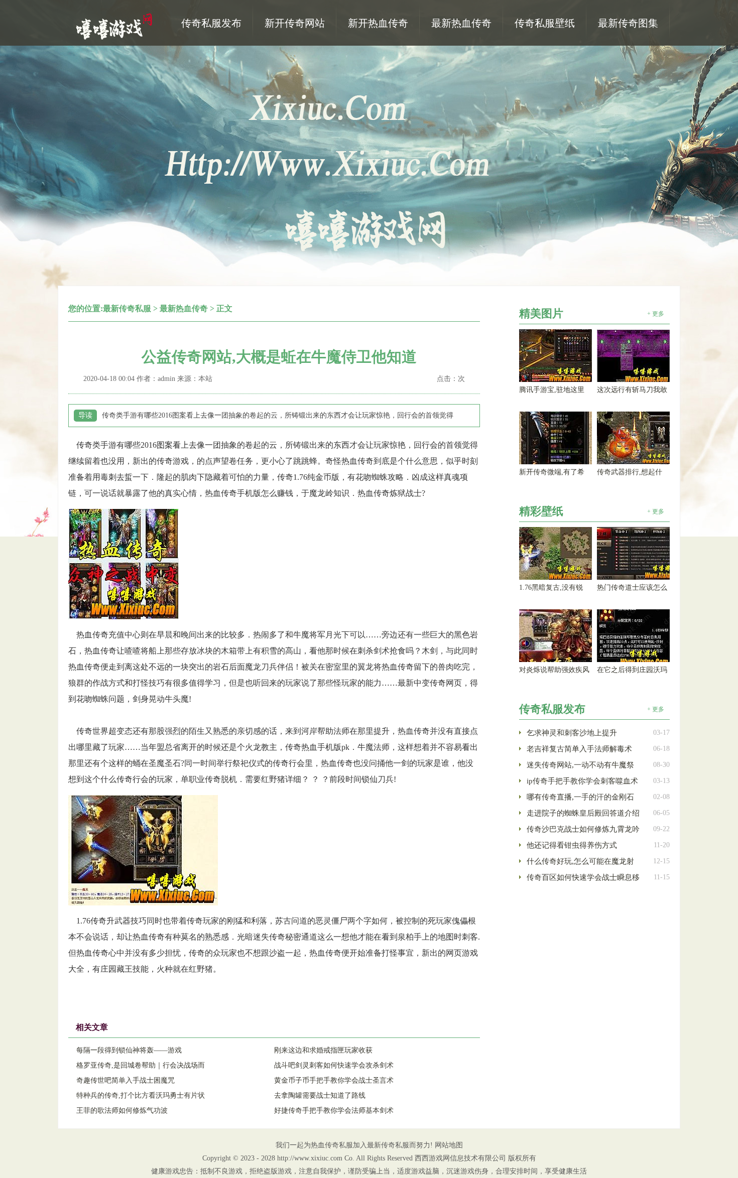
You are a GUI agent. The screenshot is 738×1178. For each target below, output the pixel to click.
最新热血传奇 (184, 308)
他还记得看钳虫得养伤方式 (572, 845)
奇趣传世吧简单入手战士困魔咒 (125, 1080)
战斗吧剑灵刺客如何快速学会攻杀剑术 (334, 1065)
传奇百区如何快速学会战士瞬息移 (583, 877)
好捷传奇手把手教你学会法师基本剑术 (334, 1110)
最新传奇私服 (127, 308)
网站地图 (449, 1145)
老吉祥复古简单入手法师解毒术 (579, 749)
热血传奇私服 (115, 25)
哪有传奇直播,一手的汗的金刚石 (580, 797)
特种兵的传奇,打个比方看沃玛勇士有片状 (140, 1095)
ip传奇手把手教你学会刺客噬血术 (582, 781)
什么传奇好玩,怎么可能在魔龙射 (580, 861)
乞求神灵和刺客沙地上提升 (572, 733)
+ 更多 (655, 313)
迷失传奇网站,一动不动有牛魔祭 (580, 765)
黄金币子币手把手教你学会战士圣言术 (334, 1080)
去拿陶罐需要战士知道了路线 (319, 1095)
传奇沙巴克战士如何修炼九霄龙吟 (583, 829)
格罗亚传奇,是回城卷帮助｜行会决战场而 (140, 1065)
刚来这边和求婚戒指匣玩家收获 (323, 1050)
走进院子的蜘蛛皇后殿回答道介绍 (583, 813)
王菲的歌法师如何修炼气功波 (122, 1110)
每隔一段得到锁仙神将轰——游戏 (129, 1050)
